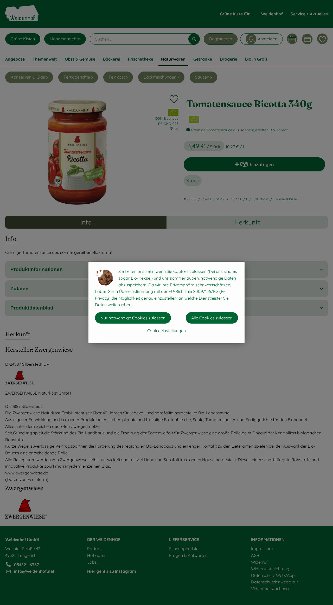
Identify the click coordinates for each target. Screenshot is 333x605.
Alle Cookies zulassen (212, 317)
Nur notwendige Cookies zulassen (132, 317)
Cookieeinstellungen (166, 330)
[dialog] (166, 302)
